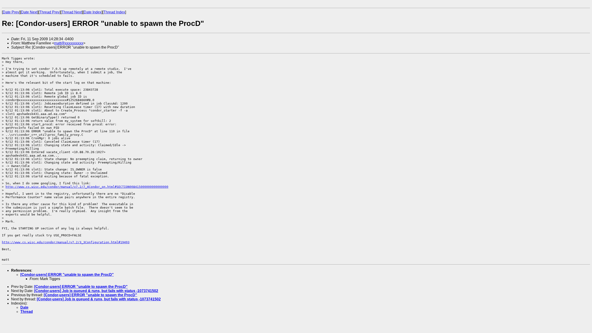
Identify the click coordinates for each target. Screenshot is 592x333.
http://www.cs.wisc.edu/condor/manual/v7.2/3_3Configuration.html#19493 (66, 242)
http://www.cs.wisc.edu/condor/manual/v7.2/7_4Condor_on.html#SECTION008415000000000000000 (87, 186)
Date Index (93, 12)
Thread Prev (49, 12)
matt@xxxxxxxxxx (68, 43)
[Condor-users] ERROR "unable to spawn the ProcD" (67, 275)
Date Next (29, 12)
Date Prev (11, 12)
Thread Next (72, 12)
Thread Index (114, 12)
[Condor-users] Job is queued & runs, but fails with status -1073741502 (96, 291)
